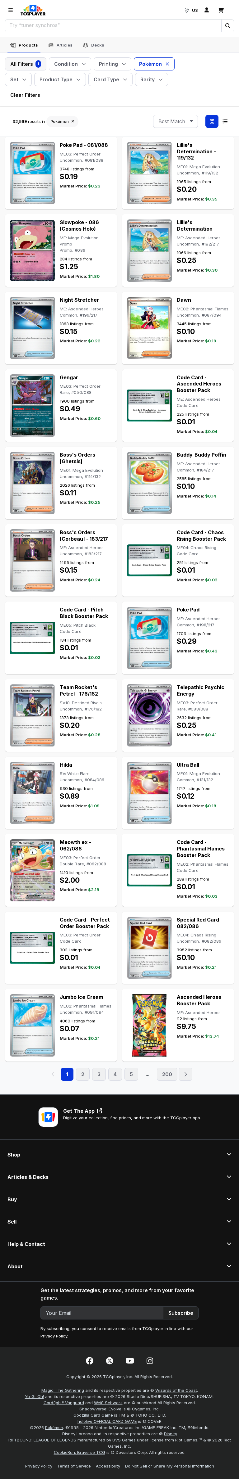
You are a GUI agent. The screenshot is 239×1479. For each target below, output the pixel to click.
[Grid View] (211, 121)
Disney (170, 1433)
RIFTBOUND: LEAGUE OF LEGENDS (42, 1439)
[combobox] (175, 121)
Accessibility (108, 1465)
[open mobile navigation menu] (10, 10)
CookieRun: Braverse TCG (79, 1452)
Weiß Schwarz (108, 1402)
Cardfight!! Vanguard (64, 1402)
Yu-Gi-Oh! (34, 1396)
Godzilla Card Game (93, 1415)
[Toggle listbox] (191, 121)
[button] (227, 26)
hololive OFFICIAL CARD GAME (107, 1421)
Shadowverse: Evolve (100, 1408)
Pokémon (54, 1427)
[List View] (225, 121)
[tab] (23, 45)
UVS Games (124, 1439)
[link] (33, 10)
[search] (113, 25)
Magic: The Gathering (62, 1390)
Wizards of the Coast (176, 1390)
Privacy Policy (53, 1335)
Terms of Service (74, 1465)
